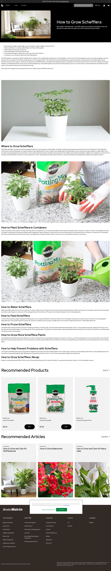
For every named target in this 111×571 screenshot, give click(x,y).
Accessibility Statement (101, 562)
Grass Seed (6, 529)
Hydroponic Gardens (9, 543)
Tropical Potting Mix (45, 420)
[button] (2, 1)
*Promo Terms (70, 565)
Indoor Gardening (8, 540)
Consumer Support (30, 522)
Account (27, 533)
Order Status (28, 526)
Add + (27, 427)
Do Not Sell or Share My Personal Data (65, 562)
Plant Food (6, 536)
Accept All (61, 509)
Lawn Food (6, 526)
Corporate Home (51, 522)
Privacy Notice (99, 564)
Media (48, 536)
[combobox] (83, 5)
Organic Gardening (8, 533)
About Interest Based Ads (89, 562)
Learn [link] (16, 5)
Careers (48, 529)
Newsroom (49, 540)
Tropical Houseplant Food (83, 420)
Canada (70, 526)
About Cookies (78, 562)
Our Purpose (49, 526)
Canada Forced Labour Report (78, 564)
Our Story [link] (23, 5)
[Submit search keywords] (76, 5)
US (68, 522)
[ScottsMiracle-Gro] (2, 5)
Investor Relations (51, 533)
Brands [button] (8, 5)
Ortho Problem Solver (9, 546)
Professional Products (31, 541)
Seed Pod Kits (64, 1)
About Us (49, 543)
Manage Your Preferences (48, 509)
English (91, 522)
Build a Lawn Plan (8, 522)
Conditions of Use (90, 564)
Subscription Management (32, 529)
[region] (56, 507)
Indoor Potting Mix (8, 420)
